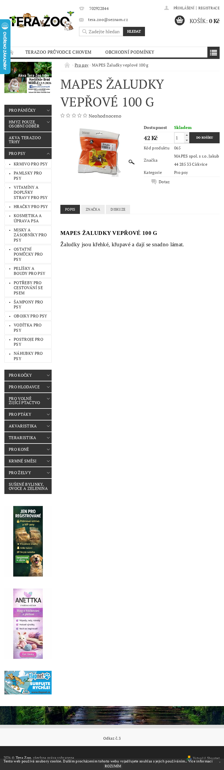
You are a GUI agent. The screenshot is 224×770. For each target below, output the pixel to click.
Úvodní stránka (11, 52)
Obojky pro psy (30, 316)
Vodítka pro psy (28, 327)
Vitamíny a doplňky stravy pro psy (31, 192)
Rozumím (113, 766)
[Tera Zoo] (42, 20)
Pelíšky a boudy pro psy (29, 271)
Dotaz (164, 181)
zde (216, 761)
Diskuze (118, 209)
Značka (93, 209)
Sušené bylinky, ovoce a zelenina (28, 486)
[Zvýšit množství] (186, 135)
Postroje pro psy (28, 341)
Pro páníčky (22, 110)
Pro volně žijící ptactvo (24, 400)
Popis (70, 209)
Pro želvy (20, 472)
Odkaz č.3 (112, 738)
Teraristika (22, 437)
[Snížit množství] (186, 140)
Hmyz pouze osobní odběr (24, 124)
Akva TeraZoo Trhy (25, 139)
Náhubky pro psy (28, 355)
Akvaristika (23, 426)
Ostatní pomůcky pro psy (28, 254)
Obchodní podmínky (129, 52)
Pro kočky (20, 375)
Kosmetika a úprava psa (28, 218)
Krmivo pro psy (31, 164)
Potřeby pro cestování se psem (28, 288)
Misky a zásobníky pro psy (30, 235)
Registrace (209, 8)
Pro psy (17, 153)
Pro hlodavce (24, 387)
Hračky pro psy (31, 206)
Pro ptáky (20, 414)
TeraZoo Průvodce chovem (58, 52)
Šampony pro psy (28, 304)
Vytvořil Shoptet (206, 758)
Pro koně (19, 449)
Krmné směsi (23, 461)
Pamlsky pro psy (28, 175)
